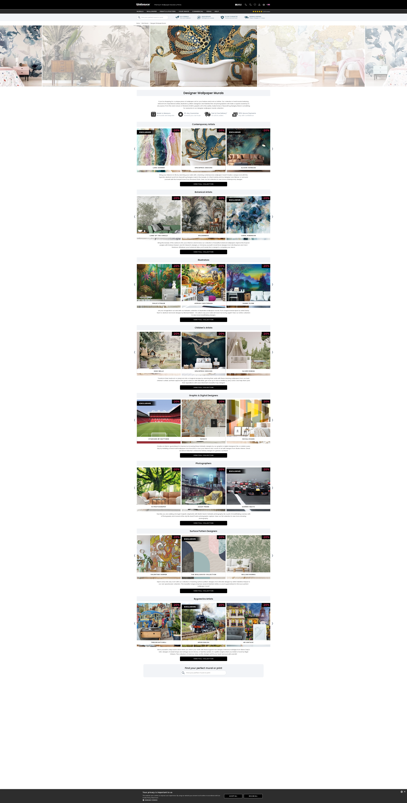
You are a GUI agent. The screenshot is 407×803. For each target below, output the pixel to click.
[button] (182, 800)
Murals (140, 11)
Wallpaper (152, 11)
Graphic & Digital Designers (203, 395)
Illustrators (203, 259)
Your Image (184, 11)
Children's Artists (203, 327)
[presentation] (147, 56)
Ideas (208, 11)
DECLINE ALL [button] (253, 796)
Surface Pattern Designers (203, 531)
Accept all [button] (233, 796)
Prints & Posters (168, 11)
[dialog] (203, 796)
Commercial (197, 11)
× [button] (404, 792)
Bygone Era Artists (203, 598)
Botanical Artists (203, 192)
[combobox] (402, 792)
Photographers (203, 463)
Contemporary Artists (203, 124)
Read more (154, 798)
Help (217, 11)
